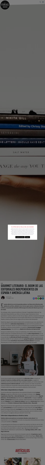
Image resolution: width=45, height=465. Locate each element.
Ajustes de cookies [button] (20, 237)
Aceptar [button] (27, 237)
